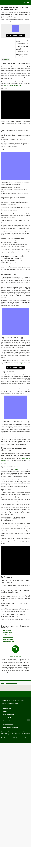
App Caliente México (8, 637)
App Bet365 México (7, 632)
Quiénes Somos (7, 708)
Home (2, 683)
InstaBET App (17, 469)
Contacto (5, 711)
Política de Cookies (7, 717)
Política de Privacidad (8, 714)
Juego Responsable (8, 724)
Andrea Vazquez (15, 656)
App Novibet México (8, 639)
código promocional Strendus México (12, 85)
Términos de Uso (7, 720)
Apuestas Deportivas (11, 683)
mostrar (7, 59)
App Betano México (8, 634)
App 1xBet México (7, 630)
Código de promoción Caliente (10, 727)
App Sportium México (8, 641)
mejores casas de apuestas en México (15, 363)
